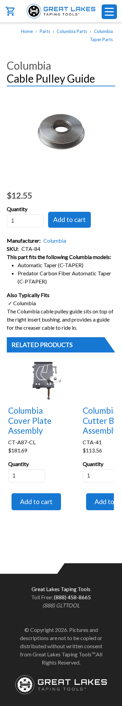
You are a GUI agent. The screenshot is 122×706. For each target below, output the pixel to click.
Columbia (54, 240)
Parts (45, 31)
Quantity (17, 209)
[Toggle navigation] (109, 11)
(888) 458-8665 (72, 597)
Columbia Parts (72, 31)
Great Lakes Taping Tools (61, 11)
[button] (61, 132)
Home (27, 31)
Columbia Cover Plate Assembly (30, 420)
